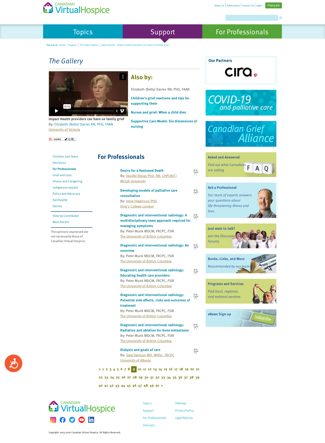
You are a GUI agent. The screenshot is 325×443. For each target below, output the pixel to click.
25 (118, 377)
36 (180, 377)
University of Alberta (135, 360)
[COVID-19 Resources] (241, 103)
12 (149, 369)
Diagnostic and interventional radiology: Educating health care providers (152, 272)
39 (197, 377)
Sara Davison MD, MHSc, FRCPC (150, 355)
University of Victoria (64, 129)
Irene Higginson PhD (141, 201)
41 (106, 385)
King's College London (137, 206)
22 (101, 377)
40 (101, 385)
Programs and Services (226, 283)
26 (123, 377)
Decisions (59, 162)
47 (140, 385)
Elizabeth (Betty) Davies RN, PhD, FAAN (83, 124)
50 (157, 385)
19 (186, 369)
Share (62, 139)
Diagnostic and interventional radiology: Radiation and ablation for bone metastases (154, 327)
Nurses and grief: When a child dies (158, 112)
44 (123, 385)
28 (135, 377)
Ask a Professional (222, 187)
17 (176, 369)
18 (181, 369)
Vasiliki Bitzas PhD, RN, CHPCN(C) (151, 175)
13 (155, 369)
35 (174, 377)
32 (157, 377)
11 (144, 369)
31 (152, 377)
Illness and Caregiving (67, 181)
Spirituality (60, 199)
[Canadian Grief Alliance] (241, 134)
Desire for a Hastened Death (142, 170)
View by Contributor (66, 215)
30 (146, 377)
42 (112, 385)
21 (197, 369)
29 (141, 377)
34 (169, 377)
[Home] (79, 7)
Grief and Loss (62, 175)
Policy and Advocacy (66, 193)
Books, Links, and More (226, 258)
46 (134, 385)
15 (165, 369)
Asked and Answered (224, 157)
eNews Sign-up (219, 314)
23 (106, 377)
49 (152, 385)
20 (192, 369)
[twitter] (72, 420)
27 (129, 377)
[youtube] (81, 420)
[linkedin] (91, 420)
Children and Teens (65, 156)
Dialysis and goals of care (140, 349)
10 (139, 369)
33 (163, 377)
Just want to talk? (221, 228)
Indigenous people (65, 187)
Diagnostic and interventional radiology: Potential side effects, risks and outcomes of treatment (155, 300)
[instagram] (53, 420)
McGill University (133, 181)
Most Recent (61, 222)
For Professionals (64, 168)
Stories (57, 206)
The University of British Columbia (146, 236)
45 (129, 385)
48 (146, 385)
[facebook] (62, 420)
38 (191, 377)
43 (117, 385)
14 (160, 369)
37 (186, 377)
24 (112, 377)
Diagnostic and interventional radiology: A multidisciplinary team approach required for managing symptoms (155, 220)
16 (170, 369)
